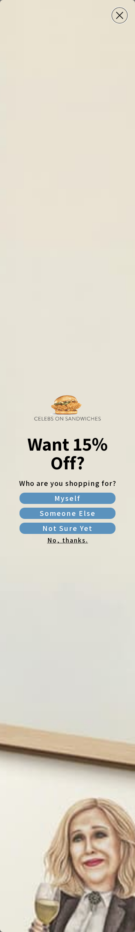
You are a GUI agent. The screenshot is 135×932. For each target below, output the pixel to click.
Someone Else (68, 513)
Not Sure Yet (67, 528)
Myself (67, 498)
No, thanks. (67, 540)
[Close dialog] (120, 15)
